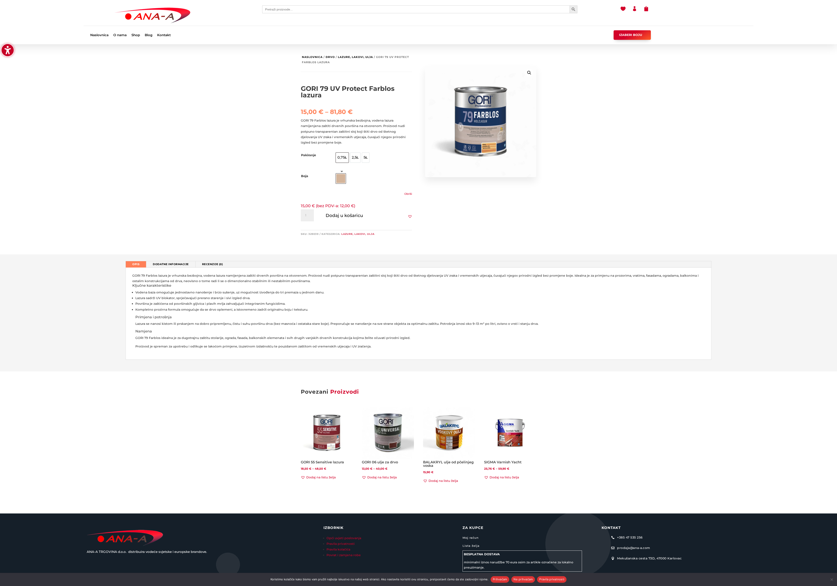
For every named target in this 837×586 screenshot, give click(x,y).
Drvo (330, 57)
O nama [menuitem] (120, 35)
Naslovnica (312, 57)
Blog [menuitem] (148, 35)
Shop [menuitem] (135, 35)
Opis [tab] (136, 264)
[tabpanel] (418, 314)
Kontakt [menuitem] (164, 35)
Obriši (408, 193)
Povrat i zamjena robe (344, 555)
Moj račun (471, 537)
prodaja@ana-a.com (633, 548)
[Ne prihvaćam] (831, 579)
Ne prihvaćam (523, 579)
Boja (304, 176)
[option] (342, 158)
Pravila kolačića (338, 549)
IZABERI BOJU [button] (630, 35)
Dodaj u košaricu (344, 215)
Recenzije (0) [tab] (212, 264)
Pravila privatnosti (341, 544)
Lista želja (471, 545)
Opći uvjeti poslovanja (344, 538)
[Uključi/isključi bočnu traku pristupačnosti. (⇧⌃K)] (7, 50)
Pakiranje (308, 155)
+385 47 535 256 (630, 537)
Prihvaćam (500, 579)
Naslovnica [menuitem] (99, 35)
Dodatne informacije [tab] (171, 264)
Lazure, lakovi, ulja (355, 57)
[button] (410, 216)
